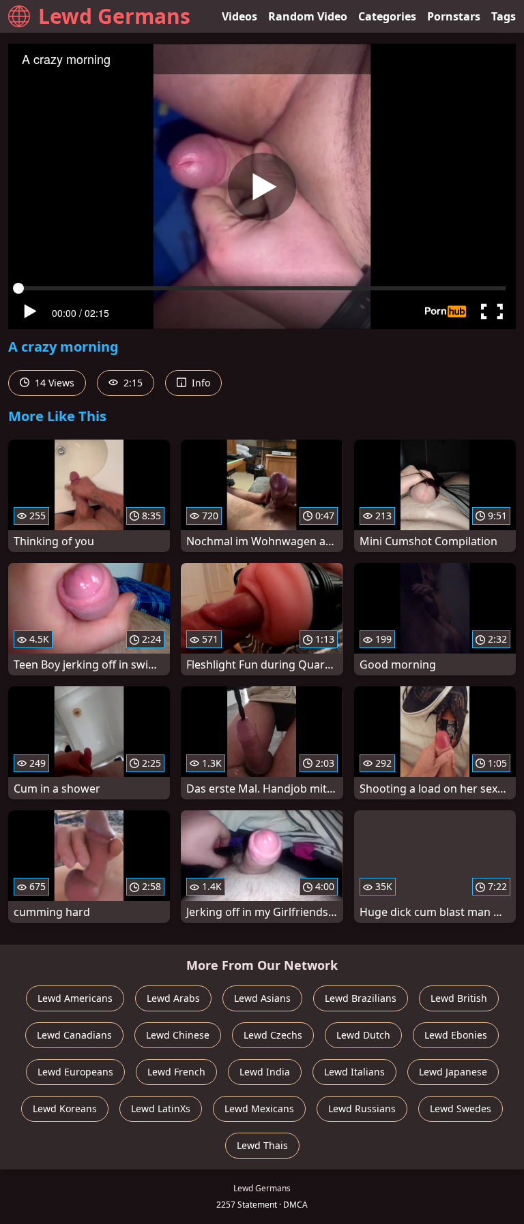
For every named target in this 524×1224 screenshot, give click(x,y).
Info (199, 382)
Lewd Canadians (74, 1034)
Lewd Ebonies (455, 1034)
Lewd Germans (114, 16)
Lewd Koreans (65, 1108)
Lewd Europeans (75, 1071)
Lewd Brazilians (360, 998)
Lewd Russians (362, 1108)
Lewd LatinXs (160, 1108)
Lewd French (176, 1071)
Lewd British (459, 998)
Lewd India (264, 1071)
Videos (239, 16)
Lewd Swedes (460, 1108)
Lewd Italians (354, 1071)
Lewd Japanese (453, 1071)
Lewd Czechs (273, 1034)
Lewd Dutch (363, 1034)
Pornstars (453, 16)
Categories (387, 16)
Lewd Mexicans (259, 1108)
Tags (503, 16)
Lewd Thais (262, 1145)
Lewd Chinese (177, 1034)
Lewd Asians (262, 998)
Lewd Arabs (173, 998)
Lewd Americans (75, 998)
